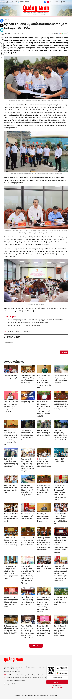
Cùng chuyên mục (14, 361)
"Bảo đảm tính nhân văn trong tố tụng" (11, 377)
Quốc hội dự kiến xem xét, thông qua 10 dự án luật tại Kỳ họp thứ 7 (27, 322)
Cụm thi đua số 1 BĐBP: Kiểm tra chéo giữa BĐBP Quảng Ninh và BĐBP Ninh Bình (60, 630)
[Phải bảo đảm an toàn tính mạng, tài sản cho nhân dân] (44, 424)
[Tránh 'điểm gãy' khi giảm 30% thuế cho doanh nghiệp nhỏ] (11, 479)
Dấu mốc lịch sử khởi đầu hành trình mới (44, 568)
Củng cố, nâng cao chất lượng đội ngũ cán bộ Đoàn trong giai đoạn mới (27, 600)
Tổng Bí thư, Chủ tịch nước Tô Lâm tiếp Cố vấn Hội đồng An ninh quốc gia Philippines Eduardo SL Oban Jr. (27, 633)
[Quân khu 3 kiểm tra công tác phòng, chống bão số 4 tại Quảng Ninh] (61, 369)
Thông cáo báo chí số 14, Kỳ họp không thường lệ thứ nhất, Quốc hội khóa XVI (28, 541)
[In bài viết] (2, 39)
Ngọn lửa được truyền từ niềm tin (60, 460)
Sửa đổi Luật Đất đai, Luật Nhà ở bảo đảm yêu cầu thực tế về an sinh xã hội (10, 541)
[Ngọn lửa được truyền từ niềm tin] (61, 452)
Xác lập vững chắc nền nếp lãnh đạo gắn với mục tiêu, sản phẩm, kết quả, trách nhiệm (60, 659)
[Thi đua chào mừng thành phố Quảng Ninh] (61, 677)
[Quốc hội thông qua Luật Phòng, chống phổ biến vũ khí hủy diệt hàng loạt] (28, 369)
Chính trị (6, 19)
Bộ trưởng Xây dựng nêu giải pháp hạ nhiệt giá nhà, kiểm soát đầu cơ (44, 517)
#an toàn (18, 331)
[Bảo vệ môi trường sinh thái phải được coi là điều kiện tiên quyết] (44, 452)
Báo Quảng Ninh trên (52, 33)
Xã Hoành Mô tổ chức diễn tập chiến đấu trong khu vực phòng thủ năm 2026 (11, 602)
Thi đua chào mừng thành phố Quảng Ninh (61, 685)
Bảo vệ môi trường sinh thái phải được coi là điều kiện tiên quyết (44, 462)
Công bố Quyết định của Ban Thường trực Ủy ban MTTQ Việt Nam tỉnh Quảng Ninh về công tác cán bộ (60, 492)
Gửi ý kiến (64, 352)
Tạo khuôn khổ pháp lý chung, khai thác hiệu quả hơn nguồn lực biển (11, 517)
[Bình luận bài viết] (2, 54)
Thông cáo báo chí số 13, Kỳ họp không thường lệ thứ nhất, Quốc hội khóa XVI (11, 629)
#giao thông (27, 331)
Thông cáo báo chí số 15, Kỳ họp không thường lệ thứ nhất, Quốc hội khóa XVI (61, 405)
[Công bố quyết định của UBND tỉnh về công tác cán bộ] (28, 507)
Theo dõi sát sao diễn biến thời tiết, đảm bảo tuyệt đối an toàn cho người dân (27, 435)
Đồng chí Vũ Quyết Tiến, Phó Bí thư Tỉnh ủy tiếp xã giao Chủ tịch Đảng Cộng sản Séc (44, 688)
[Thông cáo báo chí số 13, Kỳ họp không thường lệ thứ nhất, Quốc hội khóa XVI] (11, 619)
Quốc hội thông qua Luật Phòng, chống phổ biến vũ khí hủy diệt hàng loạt (28, 379)
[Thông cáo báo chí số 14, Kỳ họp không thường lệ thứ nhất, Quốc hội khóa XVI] (28, 531)
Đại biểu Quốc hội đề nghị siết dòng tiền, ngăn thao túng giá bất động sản (60, 518)
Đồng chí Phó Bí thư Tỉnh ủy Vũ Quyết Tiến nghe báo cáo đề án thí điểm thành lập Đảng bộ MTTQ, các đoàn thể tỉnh (44, 662)
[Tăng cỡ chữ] (1, 43)
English (52, 2)
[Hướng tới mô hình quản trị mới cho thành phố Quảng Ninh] (61, 591)
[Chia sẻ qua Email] (2, 30)
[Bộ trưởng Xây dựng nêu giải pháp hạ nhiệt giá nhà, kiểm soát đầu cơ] (44, 507)
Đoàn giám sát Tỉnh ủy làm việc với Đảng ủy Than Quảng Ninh (27, 658)
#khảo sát (10, 331)
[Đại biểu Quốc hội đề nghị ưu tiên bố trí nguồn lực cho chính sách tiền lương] (44, 479)
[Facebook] (45, 2)
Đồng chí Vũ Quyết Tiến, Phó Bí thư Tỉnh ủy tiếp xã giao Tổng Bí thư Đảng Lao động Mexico (11, 659)
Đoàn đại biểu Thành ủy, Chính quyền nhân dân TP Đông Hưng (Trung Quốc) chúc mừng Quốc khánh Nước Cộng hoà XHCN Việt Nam (27, 574)
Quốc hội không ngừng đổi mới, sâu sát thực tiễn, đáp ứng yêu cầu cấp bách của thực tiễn (35, 320)
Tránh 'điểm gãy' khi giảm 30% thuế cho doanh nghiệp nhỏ (10, 488)
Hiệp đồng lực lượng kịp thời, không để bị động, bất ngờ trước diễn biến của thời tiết (60, 435)
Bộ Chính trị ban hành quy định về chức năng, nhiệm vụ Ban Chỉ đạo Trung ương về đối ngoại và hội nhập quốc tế (43, 409)
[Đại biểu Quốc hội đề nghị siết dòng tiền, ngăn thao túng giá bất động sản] (61, 507)
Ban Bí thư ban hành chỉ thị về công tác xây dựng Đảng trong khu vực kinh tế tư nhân (11, 406)
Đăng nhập (66, 2)
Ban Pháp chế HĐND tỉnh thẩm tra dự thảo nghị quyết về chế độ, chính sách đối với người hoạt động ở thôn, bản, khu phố (61, 573)
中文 (56, 2)
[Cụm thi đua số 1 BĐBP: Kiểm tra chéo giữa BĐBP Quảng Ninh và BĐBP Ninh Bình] (61, 619)
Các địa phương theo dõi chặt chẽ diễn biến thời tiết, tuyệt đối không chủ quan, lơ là (27, 490)
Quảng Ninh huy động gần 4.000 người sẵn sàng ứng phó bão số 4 (11, 462)
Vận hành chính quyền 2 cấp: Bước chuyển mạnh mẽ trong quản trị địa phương (27, 688)
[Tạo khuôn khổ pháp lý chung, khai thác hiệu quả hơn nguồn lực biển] (11, 507)
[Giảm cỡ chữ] (1, 49)
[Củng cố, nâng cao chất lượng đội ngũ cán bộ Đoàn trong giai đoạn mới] (28, 591)
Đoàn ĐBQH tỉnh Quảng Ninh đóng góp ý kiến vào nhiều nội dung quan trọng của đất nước (11, 572)
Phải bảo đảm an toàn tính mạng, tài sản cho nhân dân (43, 432)
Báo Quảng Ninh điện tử (36, 10)
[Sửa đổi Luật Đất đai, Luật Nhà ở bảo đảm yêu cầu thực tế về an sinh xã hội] (11, 531)
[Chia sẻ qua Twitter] (2, 25)
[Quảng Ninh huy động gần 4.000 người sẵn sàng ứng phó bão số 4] (11, 452)
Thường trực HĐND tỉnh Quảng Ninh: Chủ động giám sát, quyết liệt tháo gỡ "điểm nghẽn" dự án (11, 689)
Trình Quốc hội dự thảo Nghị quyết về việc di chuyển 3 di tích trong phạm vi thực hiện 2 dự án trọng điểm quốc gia (10, 437)
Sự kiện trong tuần (27, 402)
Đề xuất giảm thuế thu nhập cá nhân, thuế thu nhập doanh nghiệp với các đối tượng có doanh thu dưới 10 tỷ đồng (43, 604)
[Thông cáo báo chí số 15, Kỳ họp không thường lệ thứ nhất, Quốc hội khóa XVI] (61, 395)
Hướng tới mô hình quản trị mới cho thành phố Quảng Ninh (60, 600)
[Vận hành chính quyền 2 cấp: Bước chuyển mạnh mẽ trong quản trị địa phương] (28, 677)
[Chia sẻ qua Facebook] (2, 21)
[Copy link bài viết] (2, 34)
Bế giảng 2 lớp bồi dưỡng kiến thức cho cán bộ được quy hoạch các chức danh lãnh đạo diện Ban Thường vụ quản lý (61, 545)
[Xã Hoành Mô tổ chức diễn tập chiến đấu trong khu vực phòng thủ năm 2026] (11, 591)
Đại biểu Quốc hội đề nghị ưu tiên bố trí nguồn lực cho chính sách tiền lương (43, 490)
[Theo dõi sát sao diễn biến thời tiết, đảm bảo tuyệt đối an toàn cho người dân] (28, 424)
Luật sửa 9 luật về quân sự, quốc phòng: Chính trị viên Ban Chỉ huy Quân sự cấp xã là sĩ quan (44, 381)
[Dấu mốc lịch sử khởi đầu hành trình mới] (44, 560)
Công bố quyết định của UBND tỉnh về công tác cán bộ (28, 516)
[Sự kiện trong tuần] (28, 395)
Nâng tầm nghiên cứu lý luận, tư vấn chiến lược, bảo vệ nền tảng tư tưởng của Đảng (43, 630)
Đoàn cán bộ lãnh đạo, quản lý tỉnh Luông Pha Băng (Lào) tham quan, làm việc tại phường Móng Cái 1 (27, 465)
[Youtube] (48, 2)
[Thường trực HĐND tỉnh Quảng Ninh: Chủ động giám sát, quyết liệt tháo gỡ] (11, 677)
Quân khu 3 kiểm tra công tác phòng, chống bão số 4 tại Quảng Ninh (61, 379)
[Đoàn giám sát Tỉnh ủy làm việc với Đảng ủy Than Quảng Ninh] (28, 648)
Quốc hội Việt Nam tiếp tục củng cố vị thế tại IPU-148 (23, 325)
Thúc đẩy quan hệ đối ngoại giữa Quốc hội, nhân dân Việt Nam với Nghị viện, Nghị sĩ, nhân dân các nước (44, 544)
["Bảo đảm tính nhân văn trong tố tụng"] (11, 369)
